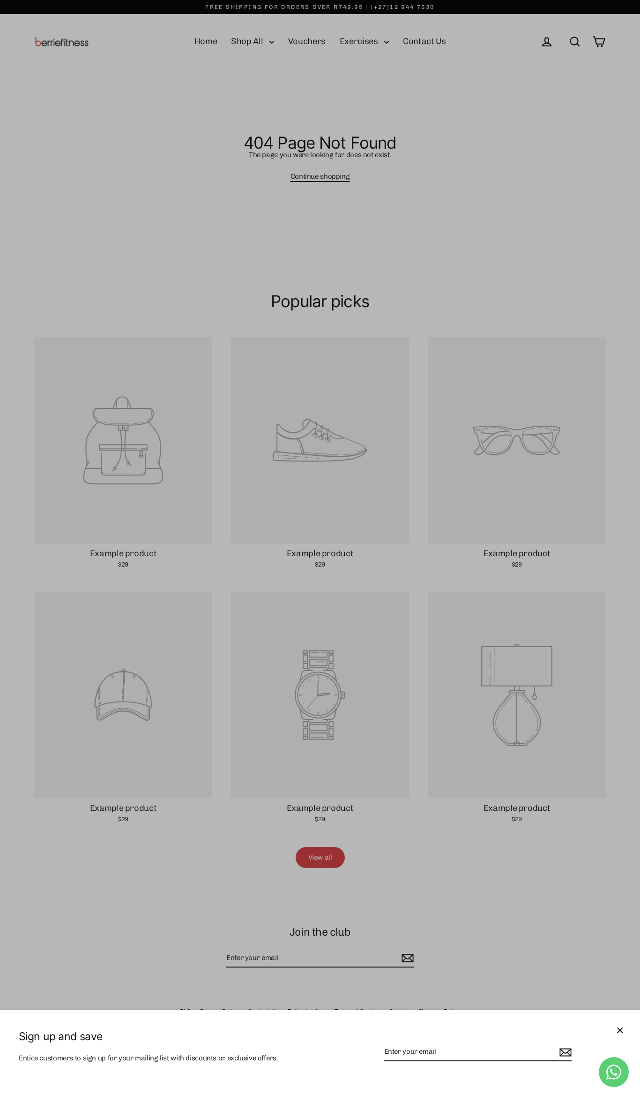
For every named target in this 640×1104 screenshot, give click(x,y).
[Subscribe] (564, 1052)
